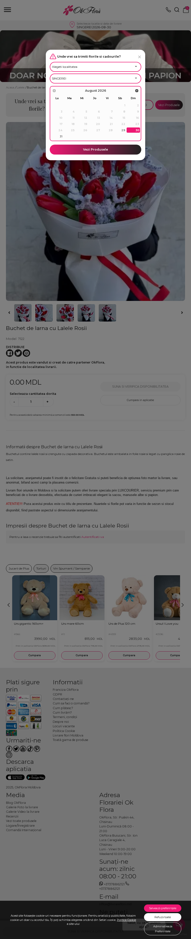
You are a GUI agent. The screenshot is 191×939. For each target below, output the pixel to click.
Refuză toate (162, 917)
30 (137, 130)
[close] (139, 56)
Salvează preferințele (162, 908)
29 (123, 130)
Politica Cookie (126, 920)
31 (61, 136)
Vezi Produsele (95, 149)
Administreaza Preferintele (162, 929)
